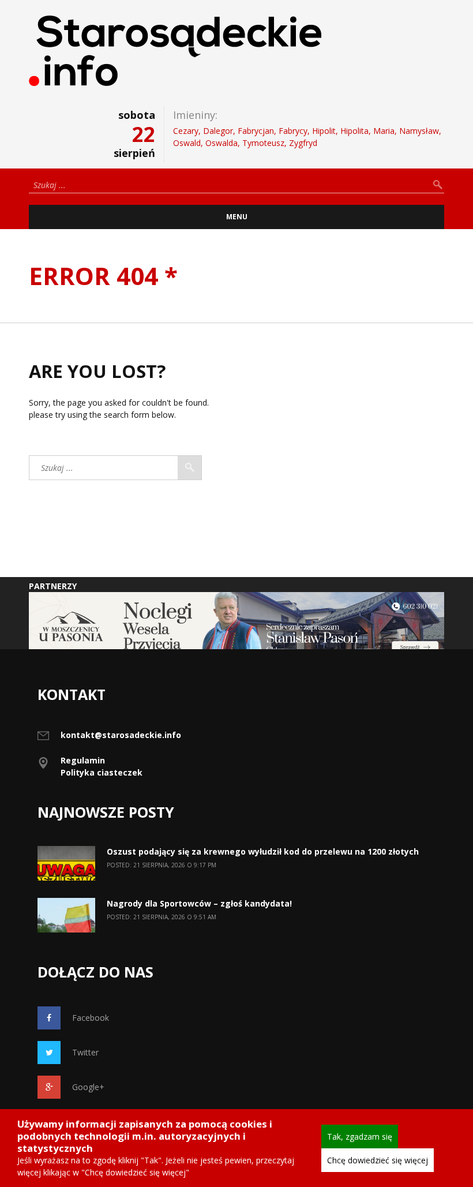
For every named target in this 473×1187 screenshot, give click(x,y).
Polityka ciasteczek (101, 772)
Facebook (90, 1017)
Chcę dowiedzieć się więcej (377, 1160)
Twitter (85, 1052)
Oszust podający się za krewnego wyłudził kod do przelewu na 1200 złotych (263, 851)
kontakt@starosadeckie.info (121, 734)
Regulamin (83, 760)
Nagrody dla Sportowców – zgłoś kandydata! (200, 903)
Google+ (88, 1086)
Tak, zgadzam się (359, 1136)
